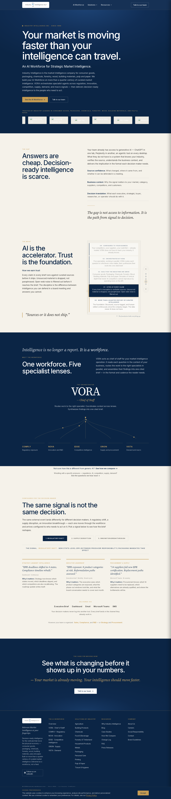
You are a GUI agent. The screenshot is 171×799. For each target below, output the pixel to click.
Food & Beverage (82, 736)
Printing (78, 760)
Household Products (83, 744)
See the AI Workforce (35, 100)
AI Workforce (78, 5)
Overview (52, 724)
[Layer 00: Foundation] (146, 284)
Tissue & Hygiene (82, 767)
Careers (131, 728)
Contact (131, 736)
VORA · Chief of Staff (57, 728)
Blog (103, 728)
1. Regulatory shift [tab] (55, 538)
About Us (131, 724)
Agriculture (79, 724)
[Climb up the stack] (146, 269)
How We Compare (109, 736)
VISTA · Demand (55, 750)
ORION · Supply (54, 746)
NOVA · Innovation (55, 736)
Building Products (81, 728)
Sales (76, 622)
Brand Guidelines (134, 740)
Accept (143, 793)
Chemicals (79, 732)
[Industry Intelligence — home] (35, 5)
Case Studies (107, 732)
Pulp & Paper (80, 763)
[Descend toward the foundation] (146, 289)
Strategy (104, 622)
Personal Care (80, 756)
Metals (77, 748)
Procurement (117, 622)
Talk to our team (140, 5)
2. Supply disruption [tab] (81, 538)
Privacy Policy (91, 795)
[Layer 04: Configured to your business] (146, 274)
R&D (94, 622)
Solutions (92, 5)
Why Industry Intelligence (111, 724)
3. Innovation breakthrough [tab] (111, 538)
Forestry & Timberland (83, 740)
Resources (105, 5)
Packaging (79, 752)
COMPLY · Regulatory (57, 732)
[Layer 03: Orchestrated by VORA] (146, 276)
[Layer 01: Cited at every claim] (146, 282)
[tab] (113, 249)
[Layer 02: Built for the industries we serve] (146, 279)
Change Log (106, 740)
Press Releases (107, 748)
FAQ (103, 744)
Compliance (84, 622)
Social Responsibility (136, 732)
